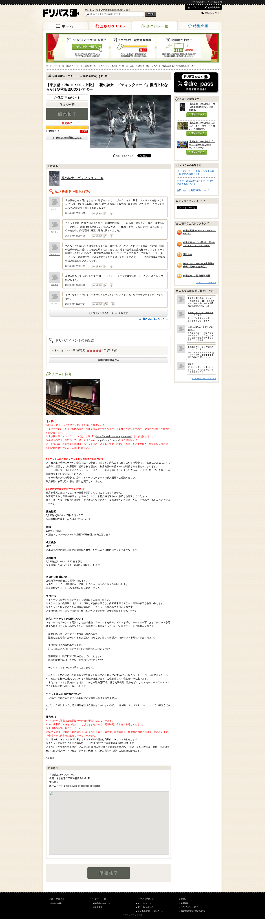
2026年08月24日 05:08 (75, 236)
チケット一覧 (155, 26)
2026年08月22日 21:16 (75, 285)
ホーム (66, 26)
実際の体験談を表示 (108, 360)
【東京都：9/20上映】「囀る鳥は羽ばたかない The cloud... (202, 106)
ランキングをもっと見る (206, 283)
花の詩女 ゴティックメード (82, 178)
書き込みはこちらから (155, 318)
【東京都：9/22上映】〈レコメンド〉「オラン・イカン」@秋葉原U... (202, 125)
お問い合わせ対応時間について (193, 190)
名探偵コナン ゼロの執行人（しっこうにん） (200, 313)
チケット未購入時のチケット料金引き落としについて (195, 182)
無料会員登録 (214, 7)
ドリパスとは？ (198, 2)
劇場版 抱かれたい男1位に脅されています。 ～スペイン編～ (199, 244)
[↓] (111, 213)
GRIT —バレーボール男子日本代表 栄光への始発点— (198, 265)
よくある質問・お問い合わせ (151, 911)
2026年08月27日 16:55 (75, 213)
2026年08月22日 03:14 (75, 304)
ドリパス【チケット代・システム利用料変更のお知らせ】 (195, 172)
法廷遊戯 (187, 254)
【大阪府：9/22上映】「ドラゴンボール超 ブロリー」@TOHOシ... (202, 144)
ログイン (195, 7)
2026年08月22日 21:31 (75, 266)
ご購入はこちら (196, 114)
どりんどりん (54, 255)
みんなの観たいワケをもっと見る (204, 379)
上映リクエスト (110, 26)
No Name (55, 304)
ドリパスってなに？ (213, 13)
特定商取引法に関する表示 (193, 911)
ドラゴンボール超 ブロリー (200, 298)
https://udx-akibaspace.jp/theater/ (113, 436)
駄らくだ (54, 232)
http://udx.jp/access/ (108, 440)
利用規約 (185, 903)
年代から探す (57, 903)
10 (106, 304)
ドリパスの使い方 (146, 907)
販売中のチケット (102, 903)
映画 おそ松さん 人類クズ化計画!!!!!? (201, 328)
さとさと (54, 209)
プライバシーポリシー (191, 907)
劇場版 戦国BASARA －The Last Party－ (199, 232)
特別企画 (199, 26)
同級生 (191, 364)
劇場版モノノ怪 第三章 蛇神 (196, 275)
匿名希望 (54, 285)
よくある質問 (216, 2)
